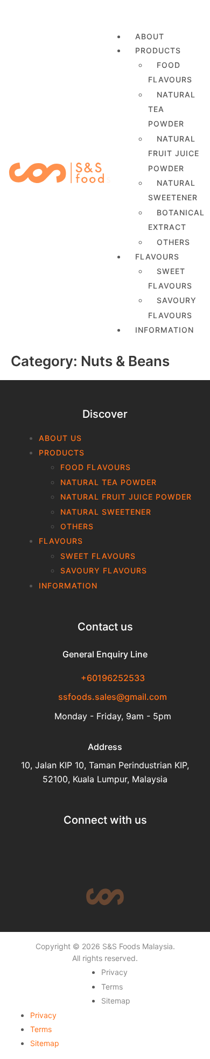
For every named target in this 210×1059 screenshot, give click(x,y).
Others (77, 526)
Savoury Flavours (172, 307)
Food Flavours (170, 72)
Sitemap (115, 1000)
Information (164, 329)
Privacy (114, 972)
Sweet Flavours (170, 278)
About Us (60, 438)
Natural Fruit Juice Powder (173, 153)
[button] (153, 13)
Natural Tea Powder (171, 109)
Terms (112, 986)
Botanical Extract (176, 220)
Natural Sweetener (173, 190)
